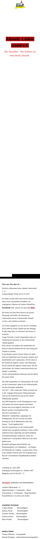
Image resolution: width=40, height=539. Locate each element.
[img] (20, 143)
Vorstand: (6, 483)
